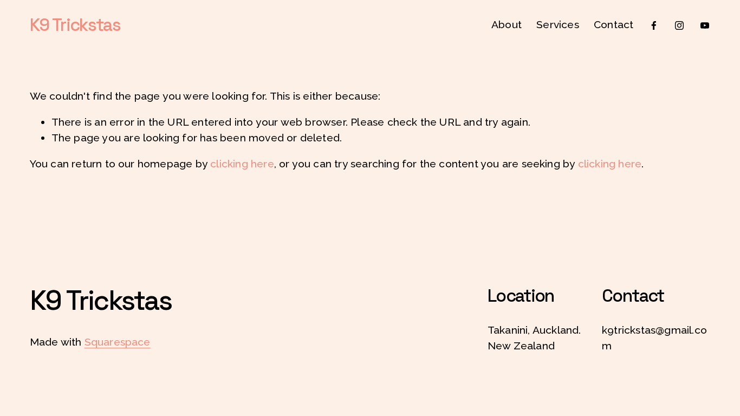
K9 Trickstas (75, 25)
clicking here (242, 164)
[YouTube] (704, 25)
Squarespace (118, 342)
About (506, 24)
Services (557, 24)
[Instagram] (679, 25)
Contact (613, 24)
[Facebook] (653, 25)
